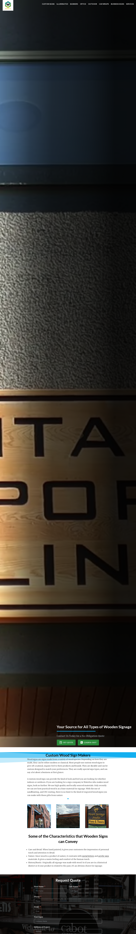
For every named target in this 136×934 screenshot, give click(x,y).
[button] (66, 742)
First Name (38, 886)
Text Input (38, 917)
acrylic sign (103, 856)
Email (36, 907)
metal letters (88, 856)
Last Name (73, 886)
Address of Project (42, 927)
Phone (37, 897)
